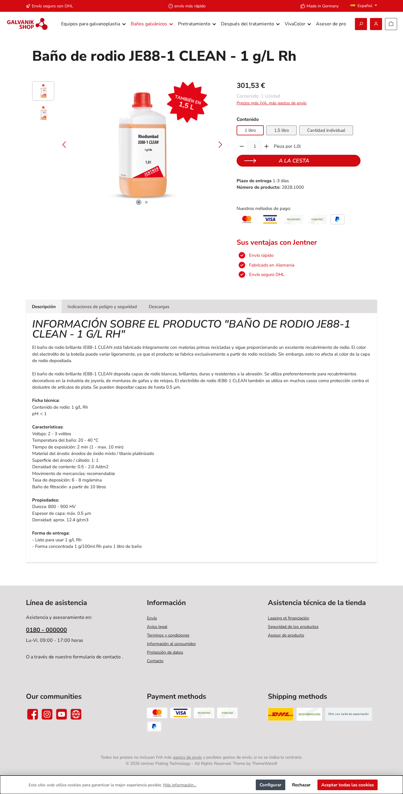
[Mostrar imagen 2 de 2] (146, 202)
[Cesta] (391, 24)
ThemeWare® (264, 763)
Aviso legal (157, 626)
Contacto (155, 661)
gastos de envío (187, 757)
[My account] (376, 24)
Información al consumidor (171, 644)
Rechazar (301, 785)
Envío (152, 618)
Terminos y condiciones (168, 635)
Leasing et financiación (288, 618)
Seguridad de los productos (293, 626)
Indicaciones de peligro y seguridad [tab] (102, 307)
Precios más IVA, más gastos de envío (272, 103)
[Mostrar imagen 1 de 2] (138, 202)
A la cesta (294, 160)
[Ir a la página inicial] (27, 24)
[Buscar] (361, 24)
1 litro (250, 130)
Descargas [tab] (159, 307)
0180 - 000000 (46, 630)
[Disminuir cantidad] (242, 146)
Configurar (270, 785)
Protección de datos (165, 652)
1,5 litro (281, 130)
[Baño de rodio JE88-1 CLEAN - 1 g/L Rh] (142, 144)
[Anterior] (64, 144)
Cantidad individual (326, 130)
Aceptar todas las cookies (347, 785)
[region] (128, 144)
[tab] (44, 306)
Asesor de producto (286, 635)
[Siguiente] (220, 144)
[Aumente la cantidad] (267, 146)
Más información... (179, 785)
